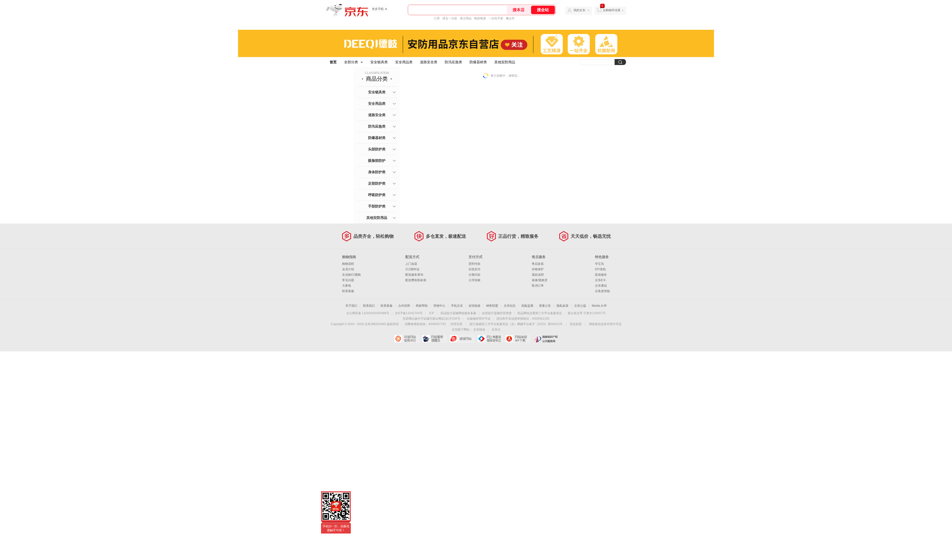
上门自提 (411, 264)
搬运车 (510, 18)
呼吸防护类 (377, 195)
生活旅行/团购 (351, 274)
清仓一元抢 (449, 18)
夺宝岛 (599, 264)
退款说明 (538, 274)
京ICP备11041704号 (409, 313)
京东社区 (510, 305)
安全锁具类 (379, 62)
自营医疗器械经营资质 (497, 313)
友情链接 (474, 305)
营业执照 (576, 324)
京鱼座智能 (602, 291)
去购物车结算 (612, 10)
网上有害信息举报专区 (490, 339)
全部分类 (351, 62)
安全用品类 (404, 62)
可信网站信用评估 (406, 339)
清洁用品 (466, 18)
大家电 (346, 285)
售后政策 (538, 264)
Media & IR (599, 305)
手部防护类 (377, 206)
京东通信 (601, 285)
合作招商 (404, 305)
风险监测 (527, 305)
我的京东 (579, 10)
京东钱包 (479, 329)
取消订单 (538, 285)
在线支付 (474, 269)
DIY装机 (600, 269)
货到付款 (474, 264)
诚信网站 (462, 339)
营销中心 (439, 305)
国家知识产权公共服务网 (545, 339)
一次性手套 (495, 18)
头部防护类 (377, 149)
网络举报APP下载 (518, 339)
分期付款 (474, 274)
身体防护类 (377, 172)
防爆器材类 (478, 62)
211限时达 (412, 269)
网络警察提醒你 (434, 339)
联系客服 (348, 291)
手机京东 (457, 305)
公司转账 (474, 280)
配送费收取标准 (415, 280)
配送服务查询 (414, 274)
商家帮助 (422, 305)
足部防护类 (377, 183)
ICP (431, 313)
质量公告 (545, 305)
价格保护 (538, 269)
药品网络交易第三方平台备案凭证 (539, 313)
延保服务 (601, 274)
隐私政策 (562, 305)
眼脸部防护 (377, 161)
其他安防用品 (504, 62)
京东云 (496, 329)
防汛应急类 (453, 62)
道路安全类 (428, 62)
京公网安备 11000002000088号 (367, 313)
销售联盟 (492, 305)
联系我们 (369, 305)
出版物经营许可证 (479, 318)
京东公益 (580, 305)
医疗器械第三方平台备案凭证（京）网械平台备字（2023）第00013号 (516, 324)
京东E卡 (600, 280)
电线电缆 (480, 18)
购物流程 (348, 264)
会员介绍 (348, 269)
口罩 (437, 18)
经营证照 (456, 324)
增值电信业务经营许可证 (605, 324)
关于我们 (351, 305)
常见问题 (348, 280)
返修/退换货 (539, 280)
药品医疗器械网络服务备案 (458, 313)
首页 (333, 62)
